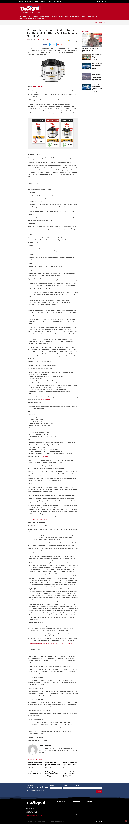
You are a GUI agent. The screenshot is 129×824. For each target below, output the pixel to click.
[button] (109, 16)
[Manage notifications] (126, 821)
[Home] (90, 22)
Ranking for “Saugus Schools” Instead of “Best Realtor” (52, 773)
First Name (52, 785)
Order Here (46, 456)
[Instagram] (105, 2)
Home (20, 16)
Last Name (65, 785)
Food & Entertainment (57, 16)
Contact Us (42, 1)
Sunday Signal (31, 18)
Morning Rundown (29, 1)
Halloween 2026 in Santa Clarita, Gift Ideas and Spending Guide (69, 773)
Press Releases (40, 18)
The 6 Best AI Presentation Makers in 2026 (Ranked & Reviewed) (35, 764)
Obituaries (62, 1)
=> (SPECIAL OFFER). (33, 180)
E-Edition (37, 1)
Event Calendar (75, 16)
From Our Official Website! (40, 519)
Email (77, 785)
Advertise (49, 1)
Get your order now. (45, 399)
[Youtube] (103, 2)
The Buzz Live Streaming (32, 16)
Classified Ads (56, 1)
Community (66, 16)
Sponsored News (101, 22)
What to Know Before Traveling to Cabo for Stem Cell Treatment (52, 764)
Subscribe (21, 1)
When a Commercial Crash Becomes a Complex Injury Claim (70, 764)
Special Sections (23, 18)
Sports (41, 16)
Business (47, 16)
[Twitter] (100, 2)
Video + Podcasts (91, 16)
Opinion (83, 16)
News (23, 16)
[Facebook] (97, 2)
